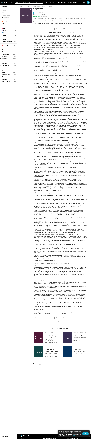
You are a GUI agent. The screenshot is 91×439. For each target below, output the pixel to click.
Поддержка (6, 436)
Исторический (6, 81)
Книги (21, 6)
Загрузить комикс (72, 2)
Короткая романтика (63, 18)
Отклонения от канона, (45, 21)
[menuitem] (8, 6)
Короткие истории (55, 21)
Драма (5, 63)
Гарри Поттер (41, 10)
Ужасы (5, 56)
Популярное (6, 32)
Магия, (38, 21)
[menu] (8, 44)
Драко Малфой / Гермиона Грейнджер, (61, 20)
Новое (4, 35)
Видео (4, 28)
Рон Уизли (80, 20)
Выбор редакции (7, 23)
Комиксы (5, 30)
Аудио (4, 26)
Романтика (52, 18)
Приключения (6, 74)
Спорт (4, 76)
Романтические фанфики (79, 18)
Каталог (22, 438)
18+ (4, 49)
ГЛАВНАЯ (5, 6)
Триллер (5, 70)
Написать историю (61, 2)
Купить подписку (50, 2)
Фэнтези (5, 58)
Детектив (5, 67)
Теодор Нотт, (49, 20)
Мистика (5, 61)
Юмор (4, 72)
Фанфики (70, 18)
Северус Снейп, (42, 20)
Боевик (5, 79)
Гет (56, 18)
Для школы (6, 45)
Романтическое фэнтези (30, 6)
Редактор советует (8, 41)
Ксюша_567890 (41, 6)
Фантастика (6, 65)
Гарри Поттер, (74, 20)
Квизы (4, 39)
